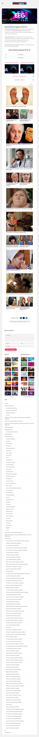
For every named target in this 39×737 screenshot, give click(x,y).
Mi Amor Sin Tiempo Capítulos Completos (14, 662)
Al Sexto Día (8, 445)
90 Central (8, 441)
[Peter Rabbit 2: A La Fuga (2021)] (15, 375)
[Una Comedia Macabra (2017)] (31, 394)
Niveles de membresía (9, 427)
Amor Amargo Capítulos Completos (13, 557)
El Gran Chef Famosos (10, 467)
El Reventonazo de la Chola (11, 474)
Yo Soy (7, 530)
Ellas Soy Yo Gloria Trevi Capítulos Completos (15, 597)
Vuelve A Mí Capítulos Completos (12, 728)
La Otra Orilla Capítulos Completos (13, 625)
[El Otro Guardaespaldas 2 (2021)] (8, 370)
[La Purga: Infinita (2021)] (8, 385)
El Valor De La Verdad (10, 476)
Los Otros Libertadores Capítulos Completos (14, 643)
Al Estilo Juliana (9, 443)
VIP (5, 730)
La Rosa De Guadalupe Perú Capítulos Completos (15, 632)
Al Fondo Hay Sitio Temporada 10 (12, 545)
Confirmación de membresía (11, 431)
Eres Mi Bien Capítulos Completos (12, 601)
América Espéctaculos (10, 448)
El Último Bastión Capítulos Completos (13, 594)
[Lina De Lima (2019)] (31, 375)
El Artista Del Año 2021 (10, 462)
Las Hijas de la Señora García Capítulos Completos (16, 634)
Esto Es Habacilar (9, 490)
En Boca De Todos (9, 481)
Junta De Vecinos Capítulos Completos (13, 613)
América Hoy (8, 450)
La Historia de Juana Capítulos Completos (14, 618)
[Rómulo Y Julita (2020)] (24, 394)
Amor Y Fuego (9, 453)
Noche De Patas (9, 513)
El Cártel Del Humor (10, 464)
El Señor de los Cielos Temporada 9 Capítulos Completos (17, 592)
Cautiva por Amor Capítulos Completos (14, 566)
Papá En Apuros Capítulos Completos (13, 681)
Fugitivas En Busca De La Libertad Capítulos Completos (16, 606)
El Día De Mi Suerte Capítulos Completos (14, 585)
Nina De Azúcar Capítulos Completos (13, 678)
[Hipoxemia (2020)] (24, 370)
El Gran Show (8, 469)
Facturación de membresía (11, 410)
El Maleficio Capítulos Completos (12, 587)
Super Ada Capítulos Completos (12, 706)
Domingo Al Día (9, 460)
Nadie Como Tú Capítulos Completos (13, 676)
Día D (7, 457)
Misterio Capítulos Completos (12, 671)
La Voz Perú (8, 504)
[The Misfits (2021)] (15, 365)
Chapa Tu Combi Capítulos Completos (13, 568)
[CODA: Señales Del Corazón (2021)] (8, 360)
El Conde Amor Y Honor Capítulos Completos (15, 582)
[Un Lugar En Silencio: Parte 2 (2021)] (15, 389)
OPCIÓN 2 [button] (21, 57)
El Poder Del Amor (9, 471)
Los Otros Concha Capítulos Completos (14, 641)
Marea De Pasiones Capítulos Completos (14, 653)
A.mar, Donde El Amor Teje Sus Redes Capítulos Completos (17, 540)
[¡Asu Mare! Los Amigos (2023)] (24, 360)
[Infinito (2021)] (8, 365)
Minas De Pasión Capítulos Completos (13, 669)
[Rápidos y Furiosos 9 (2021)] (15, 380)
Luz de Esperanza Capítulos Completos (13, 648)
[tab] (19, 54)
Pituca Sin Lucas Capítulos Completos (13, 690)
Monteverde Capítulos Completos (12, 674)
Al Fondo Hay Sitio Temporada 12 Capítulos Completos (16, 550)
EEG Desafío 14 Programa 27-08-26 (27, 62)
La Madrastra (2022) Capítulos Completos (14, 620)
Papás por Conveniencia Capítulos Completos (15, 685)
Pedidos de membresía (10, 412)
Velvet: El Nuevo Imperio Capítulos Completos (15, 720)
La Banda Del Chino (10, 499)
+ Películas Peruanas (27, 396)
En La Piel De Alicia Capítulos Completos (14, 599)
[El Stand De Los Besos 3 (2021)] (15, 360)
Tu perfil (7, 415)
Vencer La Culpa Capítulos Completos (13, 723)
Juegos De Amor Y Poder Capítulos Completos (15, 611)
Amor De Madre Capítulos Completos (13, 559)
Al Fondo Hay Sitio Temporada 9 (12, 552)
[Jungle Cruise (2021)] (8, 380)
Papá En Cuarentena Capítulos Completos (14, 683)
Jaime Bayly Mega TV (10, 495)
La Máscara (8, 502)
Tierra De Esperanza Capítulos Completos (14, 711)
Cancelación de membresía (11, 408)
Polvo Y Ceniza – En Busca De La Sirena (13, 695)
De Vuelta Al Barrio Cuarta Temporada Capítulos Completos (18, 573)
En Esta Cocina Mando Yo (11, 483)
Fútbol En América (9, 492)
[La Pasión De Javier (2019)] (31, 370)
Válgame (8, 527)
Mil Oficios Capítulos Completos (12, 667)
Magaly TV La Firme (10, 509)
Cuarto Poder (8, 455)
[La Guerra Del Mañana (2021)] (15, 394)
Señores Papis (9, 704)
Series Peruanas (8, 538)
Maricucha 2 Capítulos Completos (12, 655)
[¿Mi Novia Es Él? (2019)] (24, 375)
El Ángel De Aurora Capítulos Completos (14, 580)
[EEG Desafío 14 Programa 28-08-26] (12, 72)
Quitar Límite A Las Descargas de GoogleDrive (13, 532)
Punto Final (8, 518)
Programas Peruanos (9, 436)
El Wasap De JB (9, 478)
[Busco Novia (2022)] (24, 365)
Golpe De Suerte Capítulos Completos (13, 608)
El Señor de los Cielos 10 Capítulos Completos (13, 421)
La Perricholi (8, 627)
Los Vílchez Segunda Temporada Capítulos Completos (16, 646)
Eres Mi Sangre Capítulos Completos (13, 604)
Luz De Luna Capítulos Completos (12, 650)
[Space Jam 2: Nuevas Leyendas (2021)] (15, 385)
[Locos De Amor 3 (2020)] (24, 385)
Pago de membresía (9, 429)
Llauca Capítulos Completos (11, 636)
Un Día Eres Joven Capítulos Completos (14, 718)
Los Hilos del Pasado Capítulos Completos (14, 639)
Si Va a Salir (8, 523)
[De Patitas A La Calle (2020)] (31, 385)
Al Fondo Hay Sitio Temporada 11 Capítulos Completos (16, 547)
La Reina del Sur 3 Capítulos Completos (13, 629)
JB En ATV (8, 497)
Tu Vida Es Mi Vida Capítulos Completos (13, 716)
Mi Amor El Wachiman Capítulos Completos (14, 660)
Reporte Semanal (9, 520)
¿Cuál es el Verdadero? (10, 438)
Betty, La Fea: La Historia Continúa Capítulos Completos (17, 564)
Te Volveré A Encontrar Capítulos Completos (15, 709)
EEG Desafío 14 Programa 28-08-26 (11, 62)
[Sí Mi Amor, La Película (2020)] (31, 389)
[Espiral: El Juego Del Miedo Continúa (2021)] (8, 394)
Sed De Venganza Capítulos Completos (13, 702)
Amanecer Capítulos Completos (12, 554)
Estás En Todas (9, 485)
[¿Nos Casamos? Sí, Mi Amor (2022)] (31, 360)
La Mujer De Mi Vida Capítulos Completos (14, 622)
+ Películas (11, 396)
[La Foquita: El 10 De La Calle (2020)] (24, 380)
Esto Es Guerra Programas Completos (13, 488)
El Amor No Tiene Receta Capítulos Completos (15, 578)
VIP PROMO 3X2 (8, 732)
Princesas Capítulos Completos (12, 697)
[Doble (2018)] (31, 380)
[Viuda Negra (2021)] (8, 389)
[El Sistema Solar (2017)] (24, 389)
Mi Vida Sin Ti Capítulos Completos (13, 664)
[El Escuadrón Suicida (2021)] (8, 375)
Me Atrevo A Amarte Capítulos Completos (14, 657)
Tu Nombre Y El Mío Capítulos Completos (14, 714)
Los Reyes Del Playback (10, 506)
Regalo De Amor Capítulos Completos (13, 699)
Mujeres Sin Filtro (9, 511)
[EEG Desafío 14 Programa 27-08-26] (27, 72)
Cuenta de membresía (9, 405)
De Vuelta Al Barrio (9, 571)
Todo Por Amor (9, 525)
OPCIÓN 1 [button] (21, 54)
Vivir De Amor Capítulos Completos (13, 725)
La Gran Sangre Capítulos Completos (13, 615)
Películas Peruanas (8, 434)
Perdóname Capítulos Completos (12, 688)
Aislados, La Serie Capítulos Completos (13, 543)
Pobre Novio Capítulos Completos (12, 692)
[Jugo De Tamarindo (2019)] (31, 365)
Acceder (6, 403)
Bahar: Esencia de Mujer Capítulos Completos (15, 561)
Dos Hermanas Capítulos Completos (13, 575)
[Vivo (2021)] (15, 370)
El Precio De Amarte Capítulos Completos (14, 590)
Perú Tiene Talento (9, 516)
